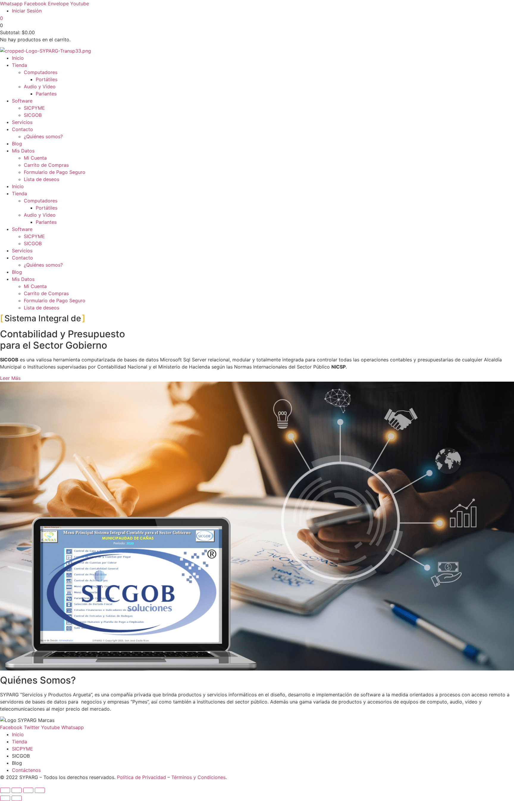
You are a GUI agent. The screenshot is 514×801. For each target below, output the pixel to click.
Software (22, 101)
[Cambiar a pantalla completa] (17, 790)
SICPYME (34, 108)
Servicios (22, 122)
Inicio (18, 58)
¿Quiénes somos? (43, 136)
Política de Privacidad (141, 777)
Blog (17, 144)
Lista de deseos (41, 179)
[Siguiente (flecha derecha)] (17, 798)
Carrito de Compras (46, 165)
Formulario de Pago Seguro (54, 172)
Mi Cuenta (35, 158)
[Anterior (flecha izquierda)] (5, 798)
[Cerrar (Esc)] (40, 790)
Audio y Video (40, 86)
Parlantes (46, 94)
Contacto (22, 129)
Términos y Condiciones (198, 777)
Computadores (40, 72)
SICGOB (33, 115)
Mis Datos (23, 151)
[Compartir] (28, 790)
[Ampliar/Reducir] (5, 790)
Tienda (19, 65)
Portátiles (46, 79)
